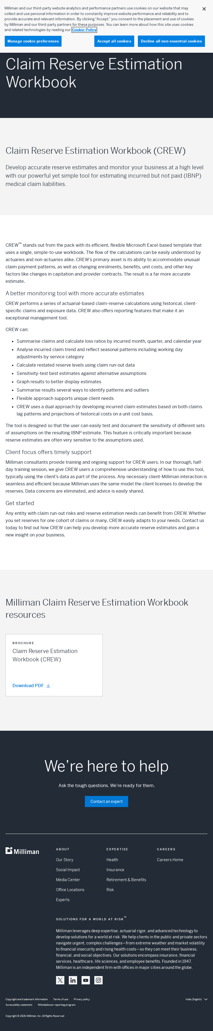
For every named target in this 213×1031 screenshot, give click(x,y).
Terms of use (60, 999)
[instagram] (98, 980)
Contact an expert (106, 801)
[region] (106, 26)
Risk (110, 889)
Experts (63, 899)
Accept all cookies (114, 41)
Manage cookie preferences (33, 41)
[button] (54, 665)
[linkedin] (73, 980)
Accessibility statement (19, 1005)
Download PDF (28, 686)
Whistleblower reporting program (56, 1005)
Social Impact (68, 869)
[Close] (204, 9)
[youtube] (86, 980)
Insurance (115, 869)
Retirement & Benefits (126, 879)
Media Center (68, 879)
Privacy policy (82, 999)
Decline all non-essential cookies (171, 41)
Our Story (64, 859)
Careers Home (170, 859)
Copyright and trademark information (27, 999)
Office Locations (70, 889)
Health (112, 859)
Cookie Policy (84, 29)
